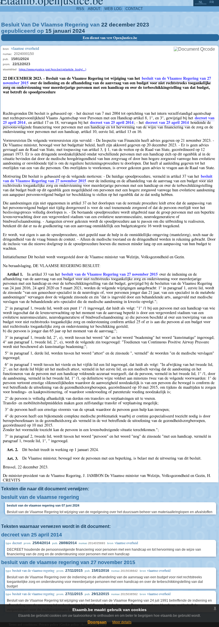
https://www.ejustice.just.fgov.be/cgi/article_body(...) (52, 69)
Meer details (121, 622)
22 (104, 25)
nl (201, 2)
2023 (143, 25)
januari (62, 31)
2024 (78, 31)
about (94, 9)
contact (134, 9)
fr (212, 2)
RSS (80, 9)
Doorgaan (97, 622)
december (122, 25)
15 (48, 31)
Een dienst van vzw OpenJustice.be (110, 37)
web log (113, 9)
